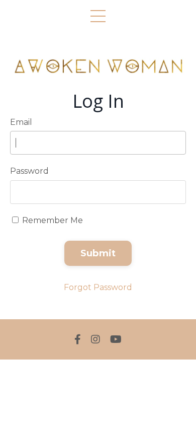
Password (29, 171)
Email (21, 122)
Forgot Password (98, 287)
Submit (98, 253)
